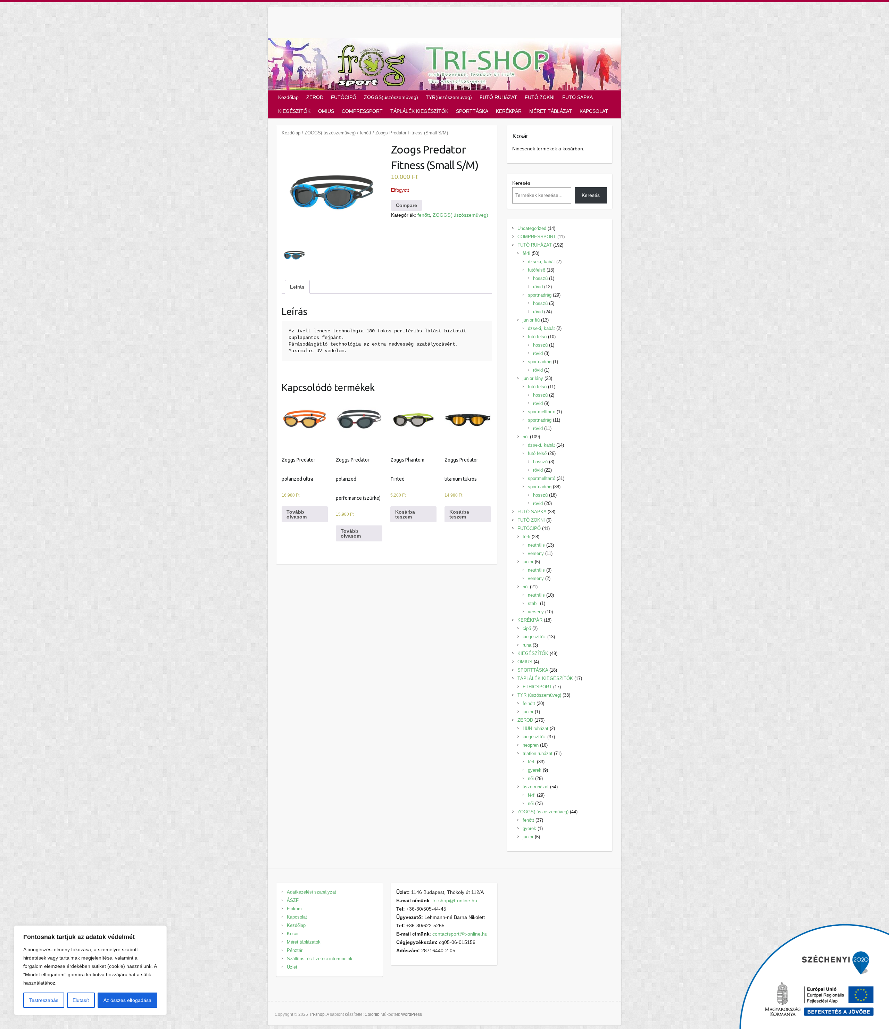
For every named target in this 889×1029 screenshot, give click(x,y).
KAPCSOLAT (594, 111)
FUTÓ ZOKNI (540, 97)
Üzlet (292, 967)
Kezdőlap (288, 97)
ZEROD (314, 97)
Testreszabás (43, 1000)
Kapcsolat (297, 917)
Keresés (521, 183)
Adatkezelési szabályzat (311, 892)
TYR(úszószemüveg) (449, 97)
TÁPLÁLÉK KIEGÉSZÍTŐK (419, 111)
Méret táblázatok (304, 942)
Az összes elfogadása (127, 1000)
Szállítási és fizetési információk (319, 958)
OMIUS (326, 111)
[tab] (297, 287)
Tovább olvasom (296, 514)
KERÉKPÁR (509, 111)
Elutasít (81, 1000)
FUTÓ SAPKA (577, 97)
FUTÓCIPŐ (343, 97)
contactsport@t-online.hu (460, 934)
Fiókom (294, 908)
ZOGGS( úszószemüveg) (330, 132)
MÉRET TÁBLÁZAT (550, 111)
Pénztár (294, 950)
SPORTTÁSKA (472, 111)
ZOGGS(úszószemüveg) (391, 97)
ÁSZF (293, 900)
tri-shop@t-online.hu (454, 900)
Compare (406, 205)
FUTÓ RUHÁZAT (498, 97)
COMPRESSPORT (362, 111)
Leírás (297, 287)
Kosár (293, 933)
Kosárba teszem (405, 514)
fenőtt (365, 132)
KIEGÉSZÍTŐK (294, 111)
